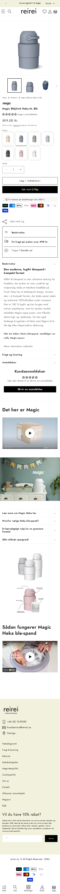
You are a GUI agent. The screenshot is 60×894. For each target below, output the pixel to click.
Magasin (6, 799)
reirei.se (14, 859)
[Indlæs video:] (30, 433)
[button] (9, 11)
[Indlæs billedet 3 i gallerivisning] (45, 85)
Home (4, 98)
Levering (16, 125)
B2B (4, 805)
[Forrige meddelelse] (5, 3)
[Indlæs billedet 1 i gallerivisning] (14, 85)
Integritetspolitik (10, 768)
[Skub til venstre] (3, 86)
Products (14, 98)
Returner (6, 756)
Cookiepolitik (9, 774)
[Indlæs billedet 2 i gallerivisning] (30, 85)
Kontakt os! (27, 250)
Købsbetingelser (10, 762)
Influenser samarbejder (13, 793)
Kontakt (5, 787)
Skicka (51, 838)
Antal (4, 163)
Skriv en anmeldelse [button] (30, 389)
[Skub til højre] (56, 86)
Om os (5, 780)
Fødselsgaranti (9, 743)
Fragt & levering (10, 749)
